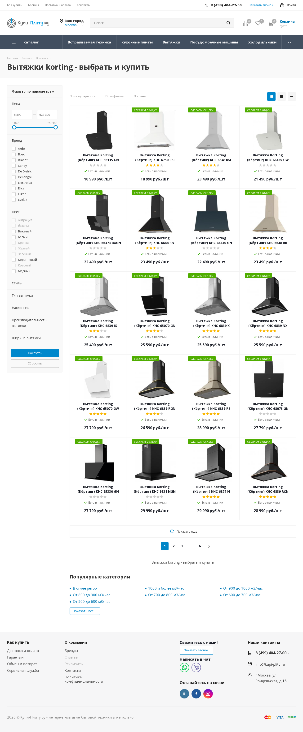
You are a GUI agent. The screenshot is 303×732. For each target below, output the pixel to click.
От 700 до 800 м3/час (166, 594)
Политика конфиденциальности (84, 679)
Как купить (18, 642)
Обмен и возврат (22, 663)
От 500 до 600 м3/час (91, 601)
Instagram (208, 693)
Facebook (196, 693)
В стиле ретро (85, 588)
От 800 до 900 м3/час (91, 594)
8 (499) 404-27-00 (270, 652)
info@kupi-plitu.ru (270, 664)
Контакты (73, 670)
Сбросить (35, 363)
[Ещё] (289, 42)
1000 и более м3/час (166, 588)
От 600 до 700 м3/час (241, 594)
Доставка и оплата (23, 650)
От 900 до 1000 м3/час (243, 588)
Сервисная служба (23, 670)
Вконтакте (184, 693)
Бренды (71, 650)
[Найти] (228, 23)
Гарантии (15, 657)
